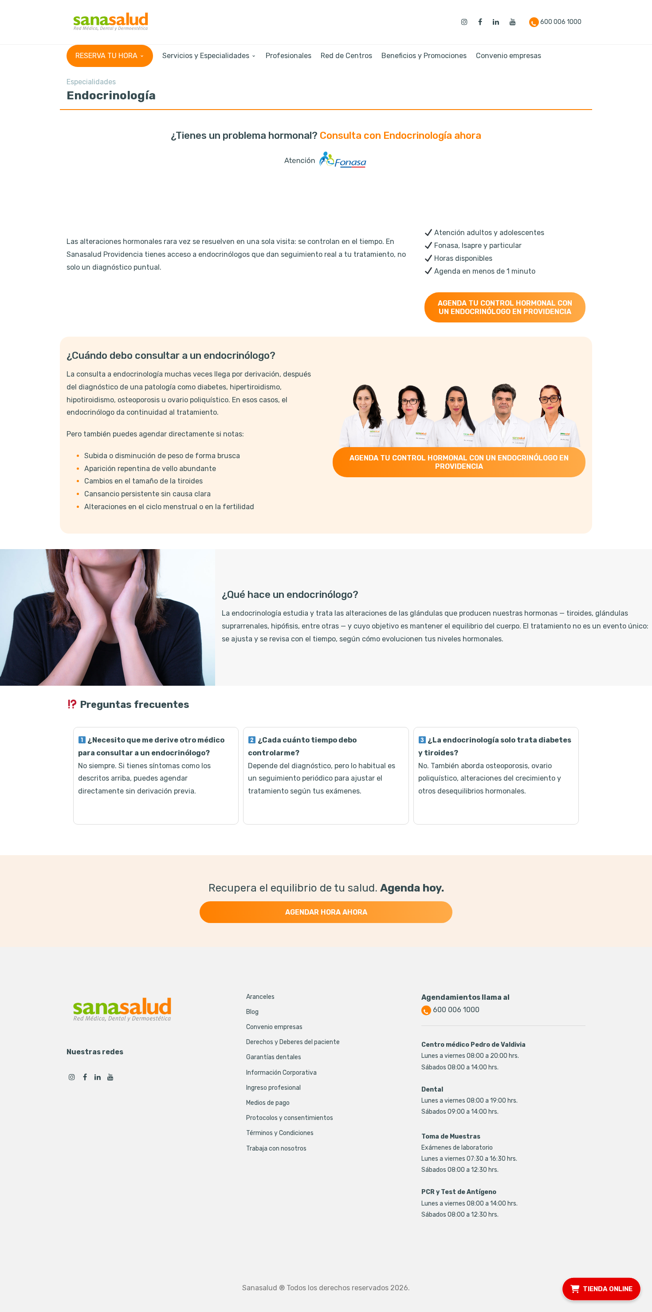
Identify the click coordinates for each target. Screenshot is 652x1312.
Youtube (110, 1077)
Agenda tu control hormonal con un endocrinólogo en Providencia (505, 307)
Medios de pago (268, 1103)
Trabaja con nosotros (276, 1148)
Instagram (72, 1077)
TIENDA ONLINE (607, 1288)
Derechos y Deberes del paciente (293, 1042)
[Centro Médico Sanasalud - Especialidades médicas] (110, 21)
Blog (252, 1012)
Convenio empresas (274, 1027)
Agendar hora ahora (326, 912)
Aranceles (260, 997)
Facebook (84, 1077)
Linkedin (97, 1077)
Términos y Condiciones (280, 1133)
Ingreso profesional (273, 1088)
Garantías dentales (273, 1057)
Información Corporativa (281, 1072)
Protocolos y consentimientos (289, 1118)
